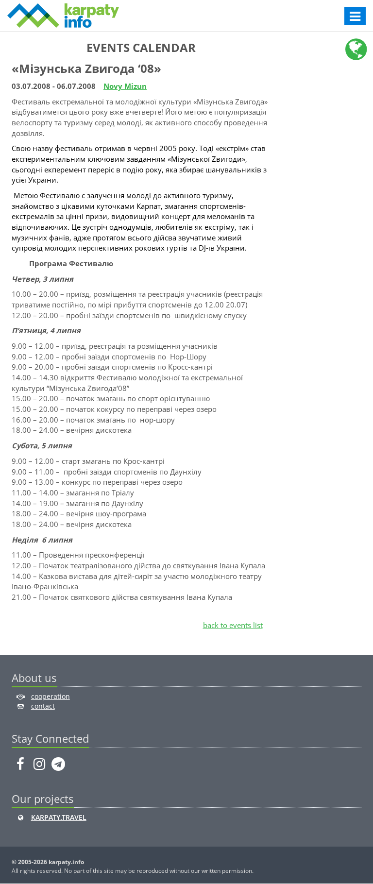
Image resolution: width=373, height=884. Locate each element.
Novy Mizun (125, 86)
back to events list (233, 625)
